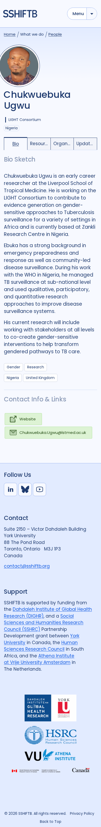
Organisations (63, 143)
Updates (85, 143)
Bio (15, 144)
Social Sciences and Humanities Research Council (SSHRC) (43, 622)
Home (10, 34)
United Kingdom (40, 377)
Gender (13, 367)
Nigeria (13, 377)
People (55, 34)
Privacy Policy (82, 813)
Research (35, 367)
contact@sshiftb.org (27, 566)
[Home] (33, 14)
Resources (40, 143)
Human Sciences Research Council (41, 645)
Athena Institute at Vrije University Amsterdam (39, 659)
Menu (78, 14)
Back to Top (50, 821)
